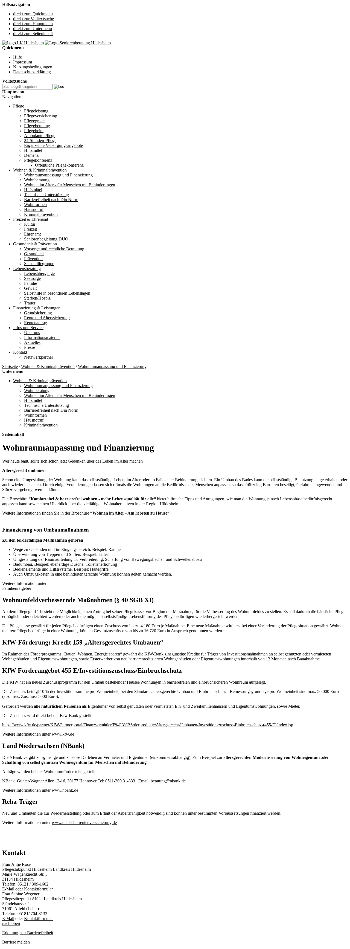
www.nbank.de (65, 790)
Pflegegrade (34, 120)
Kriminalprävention (41, 214)
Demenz (31, 155)
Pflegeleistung (36, 111)
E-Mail (8, 889)
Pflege (18, 106)
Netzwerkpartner (38, 357)
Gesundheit (34, 253)
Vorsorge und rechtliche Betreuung (54, 248)
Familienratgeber (16, 588)
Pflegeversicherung (40, 116)
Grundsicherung (38, 312)
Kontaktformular (38, 889)
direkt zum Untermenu (32, 28)
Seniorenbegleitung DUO (46, 239)
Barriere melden (16, 942)
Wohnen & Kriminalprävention (40, 170)
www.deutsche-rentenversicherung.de (84, 822)
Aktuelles (32, 342)
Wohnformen (35, 204)
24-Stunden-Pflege (40, 140)
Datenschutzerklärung (32, 71)
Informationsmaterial (42, 337)
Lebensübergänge (39, 273)
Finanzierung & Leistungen (36, 308)
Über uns (32, 332)
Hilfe (17, 57)
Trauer (29, 303)
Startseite (10, 366)
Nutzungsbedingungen (32, 67)
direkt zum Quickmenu (33, 13)
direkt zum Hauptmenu (33, 23)
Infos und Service (28, 327)
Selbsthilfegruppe (39, 263)
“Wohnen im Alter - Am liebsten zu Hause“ (130, 513)
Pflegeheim (33, 130)
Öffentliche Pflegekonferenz (59, 165)
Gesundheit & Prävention (35, 244)
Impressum (22, 62)
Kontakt (20, 352)
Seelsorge (32, 278)
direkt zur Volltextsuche (33, 18)
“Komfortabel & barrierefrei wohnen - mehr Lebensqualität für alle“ (92, 499)
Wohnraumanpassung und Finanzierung (58, 175)
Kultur (29, 224)
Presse (29, 347)
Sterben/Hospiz (37, 298)
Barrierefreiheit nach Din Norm (51, 199)
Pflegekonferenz (38, 160)
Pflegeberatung (37, 125)
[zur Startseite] (23, 42)
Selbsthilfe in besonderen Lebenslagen (57, 293)
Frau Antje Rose (16, 864)
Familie (30, 283)
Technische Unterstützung (46, 194)
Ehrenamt (32, 234)
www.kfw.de (63, 734)
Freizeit (30, 229)
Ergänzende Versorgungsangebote (53, 145)
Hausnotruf (33, 209)
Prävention (33, 258)
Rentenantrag (35, 322)
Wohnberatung (36, 180)
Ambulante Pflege (39, 135)
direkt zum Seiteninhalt (33, 33)
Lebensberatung (27, 268)
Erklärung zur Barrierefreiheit (27, 932)
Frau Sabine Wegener (20, 894)
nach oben (11, 923)
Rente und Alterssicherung (47, 317)
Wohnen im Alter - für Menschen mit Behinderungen (69, 184)
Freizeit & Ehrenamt (30, 219)
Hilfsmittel (33, 150)
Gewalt (30, 288)
